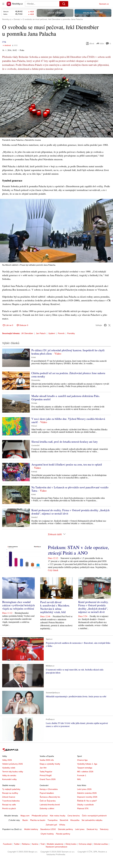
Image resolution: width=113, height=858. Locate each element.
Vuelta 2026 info (47, 760)
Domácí (34, 517)
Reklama (26, 844)
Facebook (7, 844)
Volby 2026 (7, 760)
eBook (91, 43)
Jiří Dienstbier (27, 333)
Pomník (61, 333)
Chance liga (82, 760)
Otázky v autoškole (85, 804)
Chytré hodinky (47, 834)
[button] (56, 105)
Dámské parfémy (65, 829)
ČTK (4, 42)
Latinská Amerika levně (50, 804)
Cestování (35, 445)
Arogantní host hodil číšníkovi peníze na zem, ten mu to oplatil (66, 464)
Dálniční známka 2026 (87, 793)
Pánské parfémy (63, 834)
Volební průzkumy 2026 (12, 764)
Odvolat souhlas (101, 844)
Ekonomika (35, 380)
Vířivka (62, 825)
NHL (79, 779)
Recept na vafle (9, 804)
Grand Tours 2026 (48, 779)
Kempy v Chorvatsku (49, 789)
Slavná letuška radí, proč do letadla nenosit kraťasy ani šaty (64, 441)
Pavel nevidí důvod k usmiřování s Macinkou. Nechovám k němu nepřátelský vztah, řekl (55, 607)
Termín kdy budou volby (12, 771)
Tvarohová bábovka (11, 801)
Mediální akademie (55, 844)
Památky (71, 333)
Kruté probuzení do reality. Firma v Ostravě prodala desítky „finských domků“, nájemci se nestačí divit (70, 511)
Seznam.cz (104, 4)
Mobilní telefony (31, 829)
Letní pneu (79, 829)
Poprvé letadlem (47, 793)
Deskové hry (92, 829)
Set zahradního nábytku (92, 820)
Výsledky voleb (8, 768)
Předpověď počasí (40, 816)
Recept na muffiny (10, 793)
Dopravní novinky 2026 (87, 797)
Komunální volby (9, 779)
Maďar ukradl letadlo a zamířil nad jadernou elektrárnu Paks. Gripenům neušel (65, 397)
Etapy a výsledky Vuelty (50, 764)
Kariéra (35, 844)
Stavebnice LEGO (48, 829)
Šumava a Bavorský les (50, 797)
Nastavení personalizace (56, 847)
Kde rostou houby (57, 816)
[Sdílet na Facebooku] (105, 325)
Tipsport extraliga (84, 768)
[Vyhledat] (63, 4)
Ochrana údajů (85, 844)
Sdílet (101, 43)
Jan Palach (41, 333)
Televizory (104, 829)
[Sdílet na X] (109, 325)
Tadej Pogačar (46, 771)
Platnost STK (82, 808)
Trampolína (52, 820)
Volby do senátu (9, 775)
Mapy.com (25, 816)
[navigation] (3, 4)
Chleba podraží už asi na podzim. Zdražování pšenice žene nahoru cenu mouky (68, 374)
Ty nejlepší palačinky (11, 789)
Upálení (51, 333)
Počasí (34, 426)
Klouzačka (74, 820)
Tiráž (42, 844)
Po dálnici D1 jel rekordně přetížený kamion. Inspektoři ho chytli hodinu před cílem (68, 351)
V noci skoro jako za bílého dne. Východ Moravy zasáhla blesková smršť (68, 420)
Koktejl (34, 472)
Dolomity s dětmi (47, 808)
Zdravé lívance (8, 797)
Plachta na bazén (37, 820)
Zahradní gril (51, 825)
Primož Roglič (46, 775)
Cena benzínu (74, 816)
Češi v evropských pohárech (94, 816)
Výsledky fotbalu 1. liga (87, 764)
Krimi (33, 357)
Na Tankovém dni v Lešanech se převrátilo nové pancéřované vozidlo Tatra (69, 488)
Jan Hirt (43, 768)
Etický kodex (71, 844)
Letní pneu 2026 (84, 789)
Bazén (25, 820)
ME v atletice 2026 (85, 771)
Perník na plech (9, 808)
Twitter (17, 844)
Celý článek (53, 570)
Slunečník (64, 820)
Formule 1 (81, 775)
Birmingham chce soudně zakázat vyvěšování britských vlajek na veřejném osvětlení (18, 605)
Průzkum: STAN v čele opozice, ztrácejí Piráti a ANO (78, 550)
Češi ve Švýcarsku (48, 801)
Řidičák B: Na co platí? (87, 801)
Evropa (34, 403)
